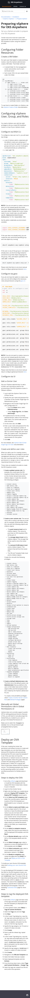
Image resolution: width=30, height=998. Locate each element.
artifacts (12, 781)
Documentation (6, 17)
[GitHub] (27, 995)
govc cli (23, 281)
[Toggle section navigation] (27, 11)
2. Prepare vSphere (21, 19)
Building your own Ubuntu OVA (16, 865)
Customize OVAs (12, 887)
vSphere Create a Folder (11, 107)
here (25, 269)
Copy (27, 155)
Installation (15, 17)
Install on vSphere (8, 19)
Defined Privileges (15, 699)
